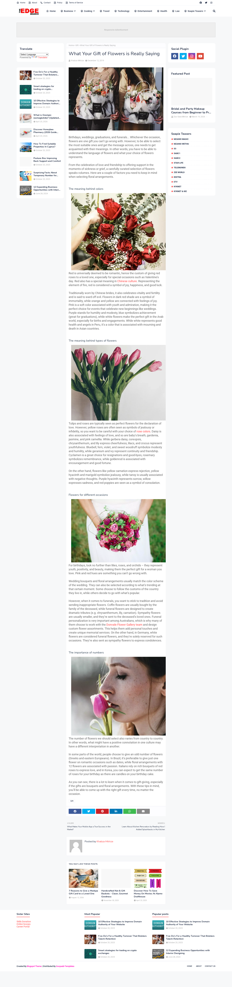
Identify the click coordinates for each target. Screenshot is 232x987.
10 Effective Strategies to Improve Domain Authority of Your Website (46, 102)
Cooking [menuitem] (88, 11)
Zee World (179, 172)
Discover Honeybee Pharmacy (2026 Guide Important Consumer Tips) (46, 131)
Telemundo (180, 167)
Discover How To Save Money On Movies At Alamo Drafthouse (148, 893)
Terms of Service (76, 3)
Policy (59, 3)
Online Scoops (23, 924)
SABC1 (177, 153)
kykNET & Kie (180, 191)
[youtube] (200, 56)
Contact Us (210, 966)
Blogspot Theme (34, 966)
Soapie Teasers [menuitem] (195, 11)
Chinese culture (127, 281)
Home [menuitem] (53, 11)
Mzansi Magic (181, 139)
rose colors (143, 431)
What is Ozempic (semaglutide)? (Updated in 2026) (46, 116)
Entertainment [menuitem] (145, 11)
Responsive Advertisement (116, 30)
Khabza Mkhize (77, 60)
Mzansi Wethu (181, 144)
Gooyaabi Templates (65, 966)
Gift (76, 45)
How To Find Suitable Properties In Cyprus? (44, 145)
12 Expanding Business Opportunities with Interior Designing (47, 188)
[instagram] (211, 2)
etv (176, 182)
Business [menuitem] (68, 11)
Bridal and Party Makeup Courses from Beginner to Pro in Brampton (191, 110)
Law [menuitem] (177, 11)
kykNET (177, 186)
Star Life (178, 163)
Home (22, 3)
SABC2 (177, 158)
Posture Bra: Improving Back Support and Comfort (47, 160)
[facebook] (201, 2)
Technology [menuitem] (123, 11)
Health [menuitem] (163, 11)
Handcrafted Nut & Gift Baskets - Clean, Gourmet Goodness (114, 893)
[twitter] (206, 2)
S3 (175, 148)
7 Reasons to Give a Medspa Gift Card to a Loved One (83, 892)
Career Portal (23, 926)
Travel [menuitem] (106, 11)
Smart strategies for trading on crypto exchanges (43, 88)
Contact (47, 3)
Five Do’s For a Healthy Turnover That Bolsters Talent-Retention (45, 73)
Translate (42, 57)
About (34, 3)
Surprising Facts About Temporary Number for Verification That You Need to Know (45, 174)
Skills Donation (24, 921)
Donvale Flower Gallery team (124, 624)
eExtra (177, 177)
